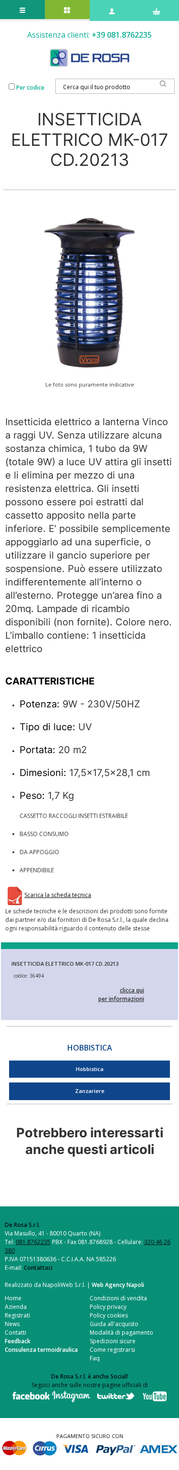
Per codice (30, 87)
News (12, 1324)
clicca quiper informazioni (121, 994)
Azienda (16, 1307)
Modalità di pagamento (121, 1332)
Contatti (15, 1332)
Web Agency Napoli (118, 1285)
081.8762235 (33, 1242)
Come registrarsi (112, 1350)
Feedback (18, 1341)
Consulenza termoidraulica (41, 1350)
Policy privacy (108, 1307)
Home (13, 1298)
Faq (95, 1358)
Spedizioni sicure (113, 1341)
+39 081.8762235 (122, 35)
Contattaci (38, 1268)
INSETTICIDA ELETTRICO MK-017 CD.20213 (64, 963)
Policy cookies (109, 1315)
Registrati (17, 1315)
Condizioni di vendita (118, 1298)
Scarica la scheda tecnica (57, 895)
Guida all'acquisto (114, 1324)
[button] (89, 292)
